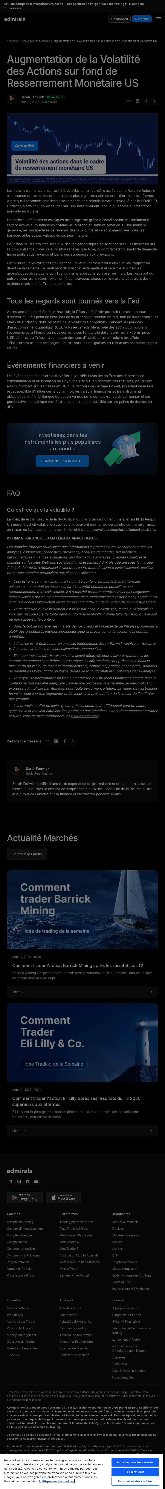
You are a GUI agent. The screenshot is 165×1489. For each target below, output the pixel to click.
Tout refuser (135, 1471)
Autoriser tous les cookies (135, 1462)
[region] (81, 1471)
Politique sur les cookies (56, 1481)
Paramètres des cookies (135, 1481)
